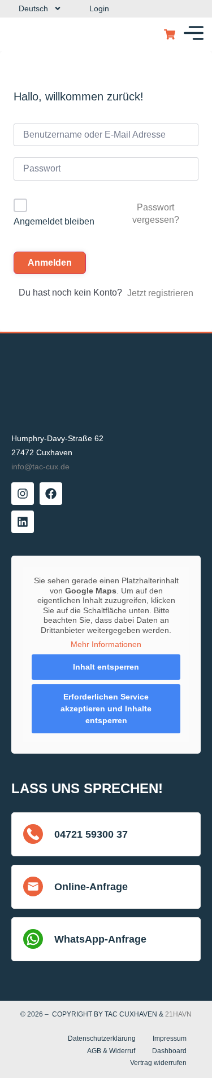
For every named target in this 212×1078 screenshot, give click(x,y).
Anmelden (50, 262)
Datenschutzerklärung (102, 1038)
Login (99, 8)
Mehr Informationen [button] (106, 644)
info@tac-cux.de (40, 466)
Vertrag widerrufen (158, 1063)
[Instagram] (22, 493)
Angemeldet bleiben (54, 221)
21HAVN (178, 1014)
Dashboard (169, 1051)
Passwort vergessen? (155, 214)
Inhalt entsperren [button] (106, 666)
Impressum (170, 1038)
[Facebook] (51, 493)
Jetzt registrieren (160, 293)
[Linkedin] (22, 522)
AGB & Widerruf (111, 1051)
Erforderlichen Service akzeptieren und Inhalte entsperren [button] (106, 708)
